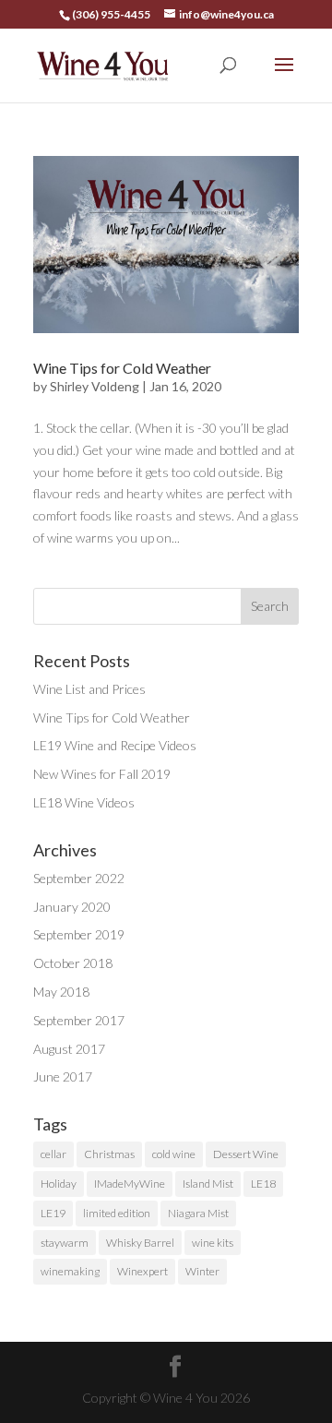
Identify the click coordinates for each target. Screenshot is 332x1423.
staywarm (65, 1243)
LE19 (53, 1213)
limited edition (116, 1213)
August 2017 (69, 1049)
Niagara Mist (198, 1213)
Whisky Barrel (140, 1243)
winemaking (70, 1271)
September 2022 (79, 878)
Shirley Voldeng (94, 386)
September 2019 (79, 934)
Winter (202, 1271)
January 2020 (72, 907)
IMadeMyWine (129, 1183)
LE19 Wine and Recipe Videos (114, 745)
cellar (53, 1154)
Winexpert (142, 1271)
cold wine (174, 1154)
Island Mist (208, 1183)
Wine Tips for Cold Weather (122, 368)
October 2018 (73, 963)
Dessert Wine (246, 1154)
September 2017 (79, 1020)
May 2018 (61, 991)
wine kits (212, 1243)
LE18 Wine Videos (84, 802)
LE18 (263, 1183)
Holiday (59, 1183)
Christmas (109, 1154)
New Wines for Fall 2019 (102, 774)
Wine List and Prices (89, 689)
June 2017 (62, 1076)
